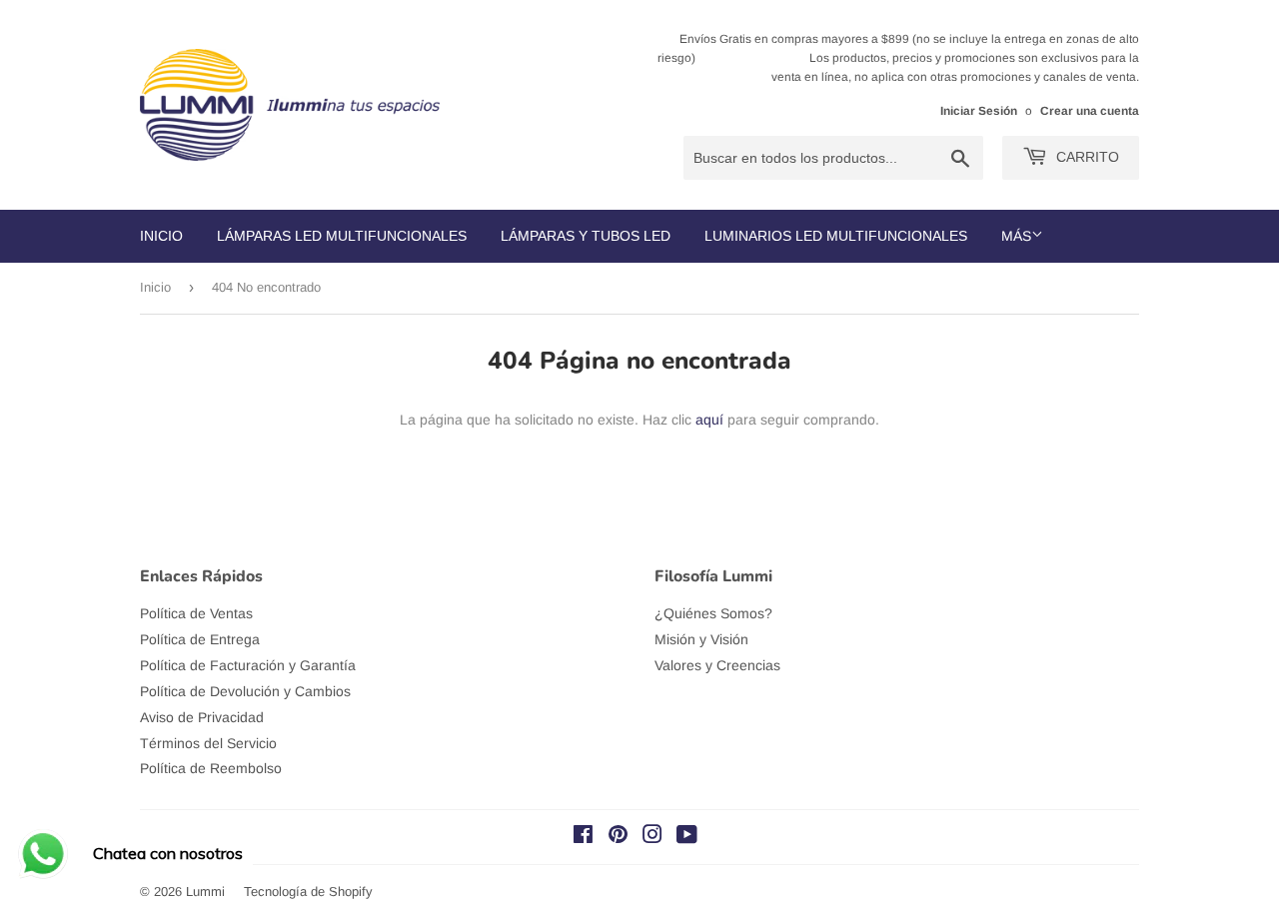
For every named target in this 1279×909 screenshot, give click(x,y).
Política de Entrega (200, 639)
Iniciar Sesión (978, 111)
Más (1016, 236)
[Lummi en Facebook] (583, 837)
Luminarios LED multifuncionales (835, 236)
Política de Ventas (196, 613)
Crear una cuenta (1089, 111)
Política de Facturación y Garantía (248, 665)
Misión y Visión (701, 639)
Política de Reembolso (211, 768)
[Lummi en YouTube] (686, 837)
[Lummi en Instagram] (652, 837)
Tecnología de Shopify (308, 891)
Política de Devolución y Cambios (245, 691)
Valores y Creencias (717, 665)
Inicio (161, 236)
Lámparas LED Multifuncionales (342, 236)
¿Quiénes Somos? (713, 613)
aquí (709, 420)
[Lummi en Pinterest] (618, 837)
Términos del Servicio (208, 743)
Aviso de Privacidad (202, 717)
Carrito (1085, 157)
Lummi (205, 891)
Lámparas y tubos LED (585, 236)
